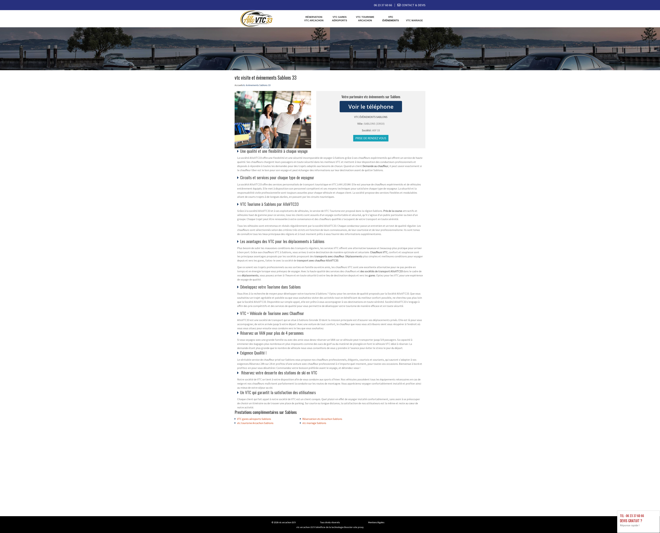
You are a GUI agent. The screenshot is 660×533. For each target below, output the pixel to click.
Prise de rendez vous (370, 138)
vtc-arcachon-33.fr (287, 522)
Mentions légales (376, 522)
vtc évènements (390, 19)
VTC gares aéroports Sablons (254, 419)
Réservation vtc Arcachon (313, 19)
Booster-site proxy (354, 527)
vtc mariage (414, 20)
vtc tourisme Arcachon (365, 19)
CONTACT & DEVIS (413, 5)
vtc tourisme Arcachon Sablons (255, 423)
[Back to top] (650, 523)
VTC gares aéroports (339, 19)
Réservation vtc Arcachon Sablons (322, 419)
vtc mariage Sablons (314, 423)
